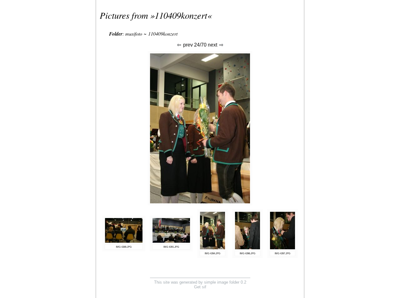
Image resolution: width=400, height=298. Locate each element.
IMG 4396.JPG (247, 253)
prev (187, 44)
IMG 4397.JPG (282, 253)
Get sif (200, 287)
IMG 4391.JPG (171, 247)
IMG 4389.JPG (124, 247)
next (213, 44)
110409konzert (181, 15)
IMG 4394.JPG (212, 253)
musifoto (133, 33)
